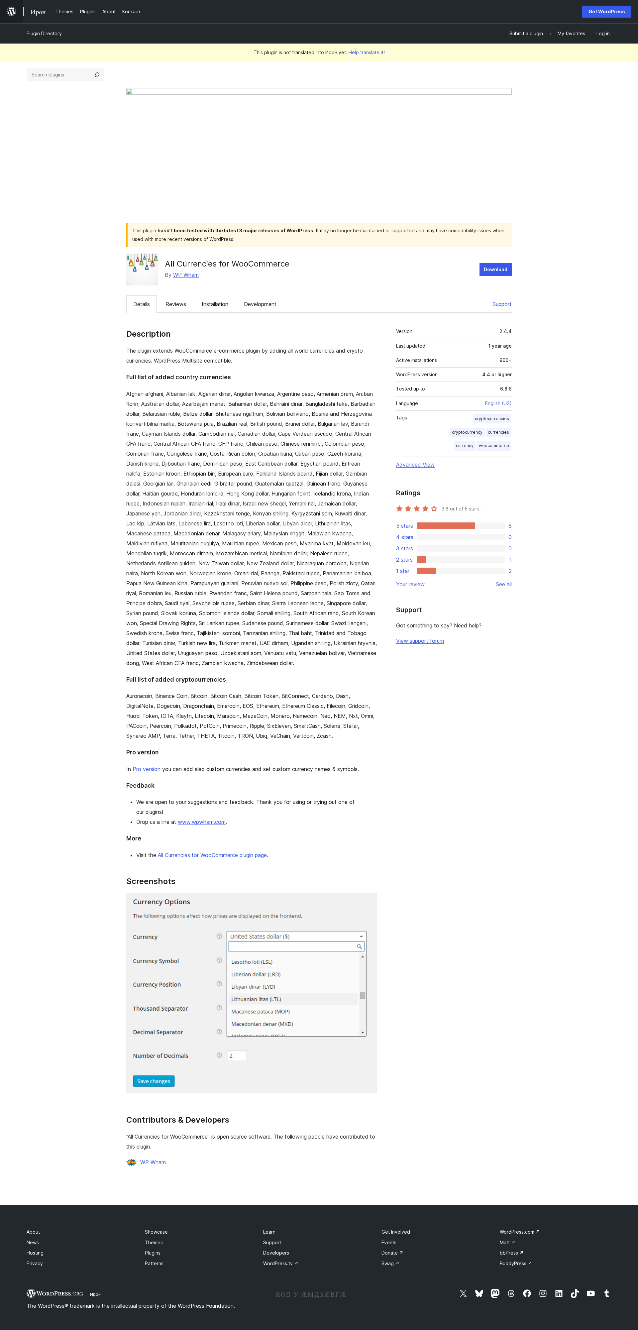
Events (388, 1242)
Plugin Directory (44, 33)
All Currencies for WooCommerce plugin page (212, 855)
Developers (276, 1253)
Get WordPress (606, 11)
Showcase (156, 1232)
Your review (410, 584)
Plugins (152, 1253)
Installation (215, 304)
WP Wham (186, 275)
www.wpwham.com (202, 822)
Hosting (35, 1253)
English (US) (498, 403)
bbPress (512, 1253)
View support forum (420, 640)
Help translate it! (367, 52)
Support (502, 304)
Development (260, 304)
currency (465, 445)
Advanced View (415, 464)
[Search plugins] (97, 74)
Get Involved (395, 1232)
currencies (498, 432)
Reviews (175, 304)
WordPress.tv (280, 1263)
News (33, 1242)
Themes (154, 1242)
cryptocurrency (467, 432)
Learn (269, 1232)
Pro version (146, 769)
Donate (392, 1253)
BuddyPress (516, 1263)
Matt (507, 1242)
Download (495, 269)
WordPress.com (520, 1232)
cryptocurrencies (492, 418)
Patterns (154, 1263)
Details (141, 304)
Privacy (35, 1263)
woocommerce (494, 445)
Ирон (95, 1294)
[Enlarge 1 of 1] (368, 901)
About (33, 1232)
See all (504, 584)
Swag (390, 1263)
